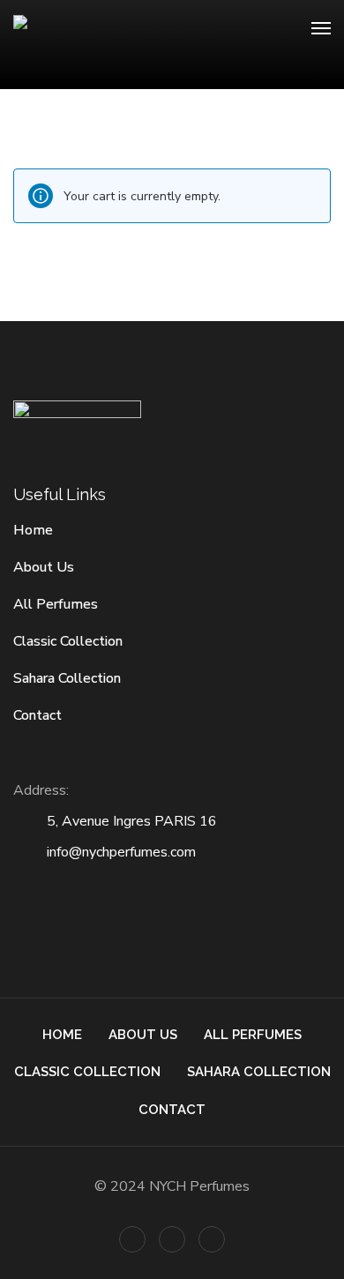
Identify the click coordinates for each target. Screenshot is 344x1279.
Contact (37, 715)
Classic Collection (68, 641)
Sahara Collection (67, 678)
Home (33, 530)
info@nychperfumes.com (121, 852)
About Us (43, 567)
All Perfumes (55, 604)
